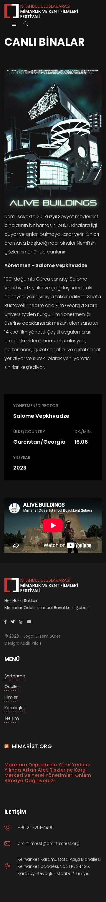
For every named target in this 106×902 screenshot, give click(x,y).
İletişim (11, 718)
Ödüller (11, 686)
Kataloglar (14, 708)
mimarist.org (32, 746)
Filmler (11, 697)
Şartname (14, 676)
